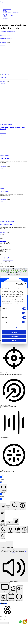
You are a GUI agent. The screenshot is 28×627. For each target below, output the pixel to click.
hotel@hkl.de (3, 241)
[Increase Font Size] (1, 477)
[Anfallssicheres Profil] (0, 375)
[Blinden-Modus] (0, 440)
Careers (5, 18)
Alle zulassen (14, 332)
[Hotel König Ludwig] (14, 2)
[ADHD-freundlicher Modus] (0, 408)
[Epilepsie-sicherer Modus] (0, 472)
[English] (1, 5)
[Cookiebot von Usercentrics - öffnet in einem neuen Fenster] (17, 284)
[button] (4, 74)
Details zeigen (19, 327)
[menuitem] (15, 9)
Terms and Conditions (8, 260)
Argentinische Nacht (6, 38)
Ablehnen (14, 340)
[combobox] (14, 5)
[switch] (24, 313)
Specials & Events (8, 15)
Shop (4, 16)
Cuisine (5, 14)
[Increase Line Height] (1, 494)
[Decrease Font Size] (1, 482)
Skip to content (3, 602)
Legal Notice (6, 258)
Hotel (5, 10)
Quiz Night (3, 77)
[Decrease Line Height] (1, 499)
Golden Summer (5, 191)
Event (3, 45)
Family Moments (5, 158)
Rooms (5, 11)
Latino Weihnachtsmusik (7, 31)
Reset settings (4, 603)
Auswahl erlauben (13, 336)
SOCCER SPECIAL (6, 224)
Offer (1, 45)
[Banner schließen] (25, 283)
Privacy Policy (6, 257)
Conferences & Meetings (11, 13)
